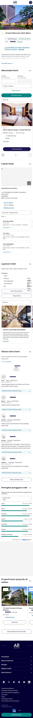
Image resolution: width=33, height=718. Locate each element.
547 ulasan (20, 41)
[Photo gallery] (16, 17)
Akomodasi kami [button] (9, 70)
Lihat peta (21, 49)
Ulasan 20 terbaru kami (16, 479)
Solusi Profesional (7, 660)
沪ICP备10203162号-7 (6, 706)
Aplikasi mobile (6, 668)
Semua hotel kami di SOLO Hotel (16, 631)
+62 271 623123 (8, 202)
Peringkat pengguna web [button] (14, 487)
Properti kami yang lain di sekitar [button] (14, 580)
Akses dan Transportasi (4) (10, 212)
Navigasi (4, 664)
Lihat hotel (14, 622)
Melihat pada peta (9, 617)
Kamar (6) (5, 100)
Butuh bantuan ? (6, 672)
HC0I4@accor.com (9, 208)
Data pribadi (4, 694)
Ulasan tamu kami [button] (10, 351)
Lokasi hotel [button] (7, 164)
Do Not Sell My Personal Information (10, 701)
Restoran (5, 302)
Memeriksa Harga (17, 715)
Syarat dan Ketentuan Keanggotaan (10, 692)
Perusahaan (5, 657)
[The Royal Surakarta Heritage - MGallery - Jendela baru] (14, 596)
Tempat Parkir (17, 296)
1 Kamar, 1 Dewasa (8, 86)
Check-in (5, 77)
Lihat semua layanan (17, 291)
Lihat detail (5, 341)
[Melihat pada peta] (16, 177)
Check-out (21, 77)
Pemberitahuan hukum (7, 698)
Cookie (3, 696)
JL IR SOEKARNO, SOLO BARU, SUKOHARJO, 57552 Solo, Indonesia (17, 48)
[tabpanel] (16, 130)
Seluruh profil (6, 499)
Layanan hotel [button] (8, 264)
